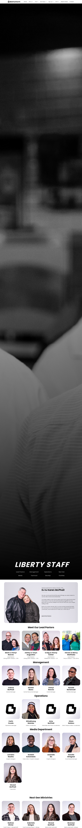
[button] (31, 2)
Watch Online (64, 1)
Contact (72, 1)
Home (25, 1)
